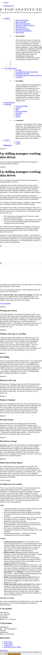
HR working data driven (23, 23)
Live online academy (10, 68)
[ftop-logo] (21, 13)
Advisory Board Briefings (24, 31)
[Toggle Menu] (1, 15)
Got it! (10, 654)
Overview (19, 70)
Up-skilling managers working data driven (29, 75)
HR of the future (21, 27)
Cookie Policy (8, 645)
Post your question (21, 111)
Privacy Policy (8, 643)
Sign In (18, 116)
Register (18, 115)
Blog (17, 109)
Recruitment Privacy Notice (12, 647)
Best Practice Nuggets (22, 29)
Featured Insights (9, 102)
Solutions (7, 18)
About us (7, 140)
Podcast (18, 108)
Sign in (6, 2)
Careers (18, 142)
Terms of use (8, 641)
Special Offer (20, 32)
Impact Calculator (21, 22)
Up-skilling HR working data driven (27, 72)
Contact (18, 143)
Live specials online (22, 106)
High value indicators (22, 20)
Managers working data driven (25, 25)
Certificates (19, 77)
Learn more (16, 654)
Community (7, 104)
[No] (21, 654)
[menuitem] (23, 145)
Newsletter (19, 113)
